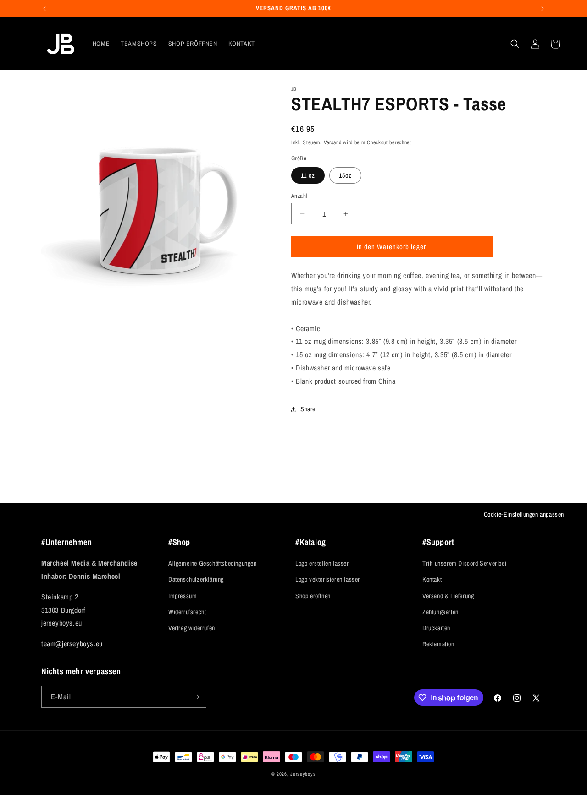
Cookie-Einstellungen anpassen (524, 514)
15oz (345, 175)
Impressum (182, 596)
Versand (333, 142)
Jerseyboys (303, 774)
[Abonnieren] (196, 697)
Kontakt (432, 579)
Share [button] (308, 409)
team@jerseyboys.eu (72, 643)
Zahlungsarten (440, 612)
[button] (515, 44)
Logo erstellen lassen (322, 563)
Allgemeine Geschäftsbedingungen (212, 563)
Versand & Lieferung (448, 596)
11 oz (308, 175)
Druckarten (436, 628)
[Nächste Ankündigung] (542, 8)
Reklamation (438, 644)
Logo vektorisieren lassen (328, 579)
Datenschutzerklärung (196, 579)
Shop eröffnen (313, 596)
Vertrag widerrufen (191, 628)
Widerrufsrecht (187, 612)
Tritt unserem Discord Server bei (464, 563)
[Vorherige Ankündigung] (44, 8)
